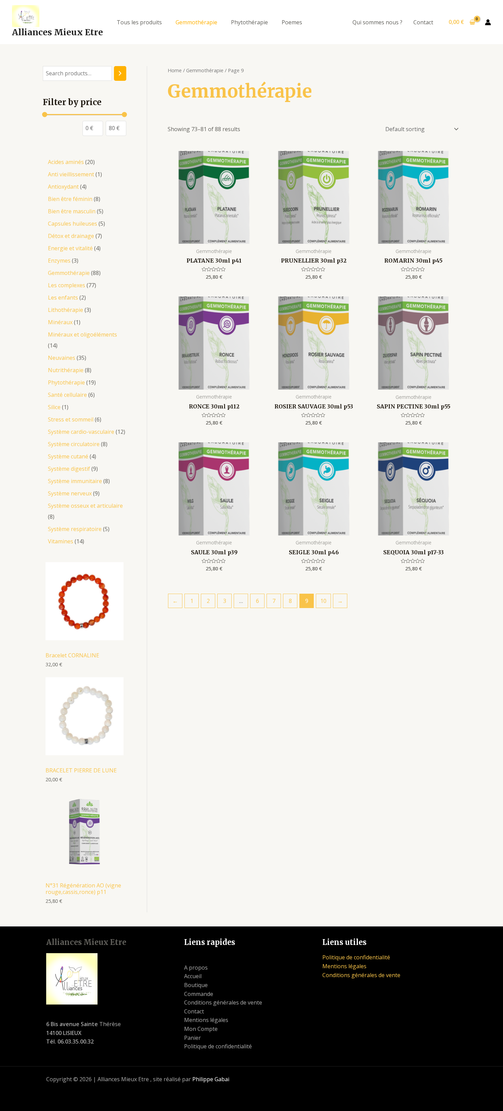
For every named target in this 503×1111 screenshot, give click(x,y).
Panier (192, 1037)
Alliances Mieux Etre (57, 32)
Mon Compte (201, 1029)
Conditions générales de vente (223, 1002)
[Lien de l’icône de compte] (488, 22)
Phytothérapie (249, 22)
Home (175, 70)
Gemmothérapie (196, 22)
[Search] (120, 73)
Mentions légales (206, 1020)
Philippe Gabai (210, 1079)
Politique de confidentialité (218, 1046)
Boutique (196, 985)
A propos (196, 967)
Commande (198, 994)
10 (323, 601)
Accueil (193, 976)
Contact (423, 22)
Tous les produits (139, 22)
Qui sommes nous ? (377, 22)
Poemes (292, 22)
